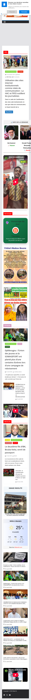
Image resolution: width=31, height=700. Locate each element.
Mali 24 (15, 691)
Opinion (19, 343)
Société (7, 346)
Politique (20, 71)
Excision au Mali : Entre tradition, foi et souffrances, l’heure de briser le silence (14, 565)
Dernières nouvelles (11, 71)
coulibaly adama (18, 371)
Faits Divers (8, 442)
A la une (7, 439)
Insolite (15, 442)
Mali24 (18, 74)
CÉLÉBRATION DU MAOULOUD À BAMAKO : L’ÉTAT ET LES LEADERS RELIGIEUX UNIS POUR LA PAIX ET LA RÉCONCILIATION (20, 391)
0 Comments (16, 77)
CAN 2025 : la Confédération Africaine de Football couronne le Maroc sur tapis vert (20, 475)
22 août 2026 (8, 606)
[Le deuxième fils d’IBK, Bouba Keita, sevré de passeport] (15, 431)
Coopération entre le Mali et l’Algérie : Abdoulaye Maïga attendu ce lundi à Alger (15, 621)
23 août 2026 (8, 569)
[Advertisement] (15, 34)
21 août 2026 (8, 661)
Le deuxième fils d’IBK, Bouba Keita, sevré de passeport (15, 449)
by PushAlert (4, 13)
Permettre (25, 11)
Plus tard (16, 11)
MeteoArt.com (18, 547)
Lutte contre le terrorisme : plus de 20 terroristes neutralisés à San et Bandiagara (15, 658)
